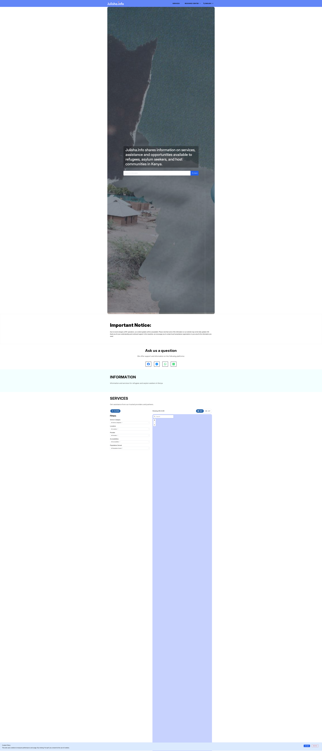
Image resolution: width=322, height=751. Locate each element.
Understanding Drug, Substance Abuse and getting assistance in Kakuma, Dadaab (134, 429)
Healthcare (120, 422)
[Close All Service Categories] (122, 517)
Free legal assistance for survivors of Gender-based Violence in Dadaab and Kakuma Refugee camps (174, 409)
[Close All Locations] (117, 523)
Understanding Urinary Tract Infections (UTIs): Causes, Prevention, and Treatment (134, 427)
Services (176, 3)
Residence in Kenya (170, 390)
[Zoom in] (154, 514)
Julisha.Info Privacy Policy (197, 396)
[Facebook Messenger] (157, 364)
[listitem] (121, 455)
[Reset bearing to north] (154, 519)
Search (195, 173)
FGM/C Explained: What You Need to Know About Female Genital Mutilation (132, 432)
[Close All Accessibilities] (119, 536)
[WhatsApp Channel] (173, 364)
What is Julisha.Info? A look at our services (199, 400)
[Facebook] (148, 364)
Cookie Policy (193, 393)
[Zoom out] (154, 517)
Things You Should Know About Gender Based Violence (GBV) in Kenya (173, 402)
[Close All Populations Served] (122, 542)
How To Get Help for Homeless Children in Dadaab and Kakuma (172, 397)
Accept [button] (307, 746)
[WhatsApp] (165, 364)
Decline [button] (315, 746)
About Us (195, 389)
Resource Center (192, 3)
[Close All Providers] (117, 529)
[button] (208, 3)
